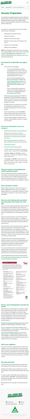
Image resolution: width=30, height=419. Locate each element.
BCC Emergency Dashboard (11, 140)
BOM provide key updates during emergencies (15, 130)
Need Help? (8, 7)
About (21, 404)
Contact (22, 402)
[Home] (6, 2)
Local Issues (10, 402)
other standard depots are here (15, 81)
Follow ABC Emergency (9, 144)
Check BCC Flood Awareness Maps (12, 146)
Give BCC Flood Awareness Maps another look (12, 323)
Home (2, 7)
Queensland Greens (12, 404)
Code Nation (16, 415)
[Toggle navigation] (27, 2)
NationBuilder (22, 415)
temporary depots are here (14, 82)
